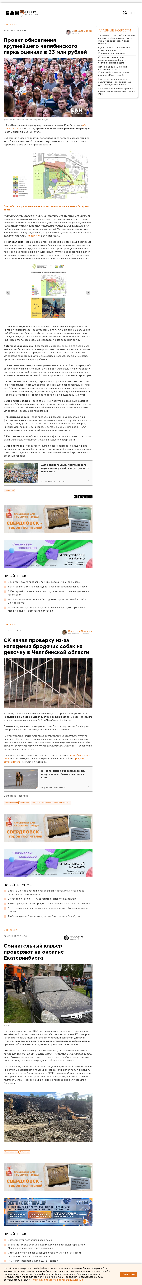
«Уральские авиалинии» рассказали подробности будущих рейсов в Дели (112, 60)
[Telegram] (83, 496)
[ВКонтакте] (75, 496)
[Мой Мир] (87, 496)
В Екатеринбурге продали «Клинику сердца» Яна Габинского (44, 582)
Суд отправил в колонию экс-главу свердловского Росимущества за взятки (48, 910)
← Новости (10, 24)
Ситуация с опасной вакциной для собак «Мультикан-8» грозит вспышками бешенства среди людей (44, 1254)
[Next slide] (88, 293)
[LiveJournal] (90, 496)
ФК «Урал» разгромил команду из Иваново (33, 1261)
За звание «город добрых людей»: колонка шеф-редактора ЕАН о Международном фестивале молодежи (46, 609)
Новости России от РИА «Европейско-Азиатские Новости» (15, 13)
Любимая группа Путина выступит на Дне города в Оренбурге (44, 916)
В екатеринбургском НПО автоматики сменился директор (42, 899)
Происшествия (11, 802)
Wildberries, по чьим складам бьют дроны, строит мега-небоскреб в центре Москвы (47, 601)
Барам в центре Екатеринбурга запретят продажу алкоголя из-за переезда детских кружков (46, 892)
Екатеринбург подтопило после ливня (30, 1240)
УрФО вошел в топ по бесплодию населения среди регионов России (48, 587)
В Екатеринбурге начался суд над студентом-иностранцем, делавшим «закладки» (48, 593)
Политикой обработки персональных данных (57, 1280)
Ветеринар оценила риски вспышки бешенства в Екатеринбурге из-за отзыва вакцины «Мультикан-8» (113, 71)
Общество (9, 490)
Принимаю (128, 1274)
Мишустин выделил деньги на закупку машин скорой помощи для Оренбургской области (115, 82)
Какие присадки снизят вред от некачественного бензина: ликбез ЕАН (49, 904)
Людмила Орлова (82, 31)
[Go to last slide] (8, 293)
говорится (34, 236)
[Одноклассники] (79, 496)
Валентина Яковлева (80, 631)
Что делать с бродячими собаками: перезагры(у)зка (51, 802)
